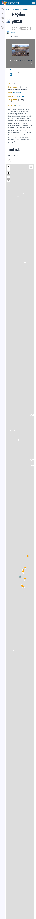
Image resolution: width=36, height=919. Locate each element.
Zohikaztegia (16, 93)
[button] (22, 571)
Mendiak (8, 10)
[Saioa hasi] (2, 24)
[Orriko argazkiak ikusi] (10, 74)
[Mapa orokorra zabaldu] (2, 15)
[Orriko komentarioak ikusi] (10, 78)
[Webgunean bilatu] (2, 10)
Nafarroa (25, 10)
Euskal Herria (17, 10)
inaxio (13, 33)
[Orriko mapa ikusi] (10, 70)
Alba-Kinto (20, 96)
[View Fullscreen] (8, 177)
